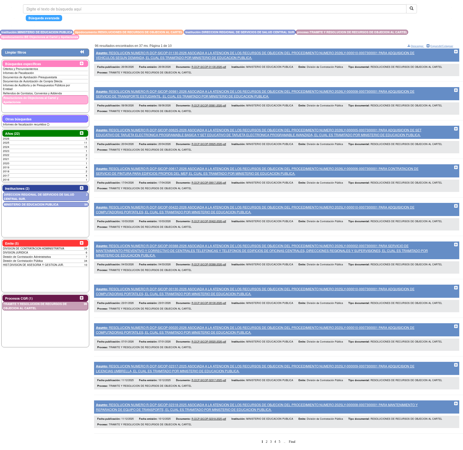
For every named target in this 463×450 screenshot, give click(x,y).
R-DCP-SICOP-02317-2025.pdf (209, 380)
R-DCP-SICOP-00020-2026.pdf (209, 341)
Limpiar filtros (15, 52)
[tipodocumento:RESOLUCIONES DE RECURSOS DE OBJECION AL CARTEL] (434, 32)
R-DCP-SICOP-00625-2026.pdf (209, 144)
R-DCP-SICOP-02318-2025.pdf (209, 419)
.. (284, 442)
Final (292, 442)
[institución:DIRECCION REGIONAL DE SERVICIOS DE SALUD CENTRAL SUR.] (436, 32)
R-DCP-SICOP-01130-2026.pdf (209, 67)
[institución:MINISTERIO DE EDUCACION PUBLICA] (433, 32)
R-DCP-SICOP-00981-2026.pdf (209, 105)
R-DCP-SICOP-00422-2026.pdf (209, 221)
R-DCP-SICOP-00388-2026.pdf (209, 264)
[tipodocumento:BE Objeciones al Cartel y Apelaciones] (438, 32)
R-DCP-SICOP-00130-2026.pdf (209, 303)
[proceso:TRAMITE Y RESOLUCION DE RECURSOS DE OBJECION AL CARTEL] (437, 32)
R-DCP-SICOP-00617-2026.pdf (209, 182)
